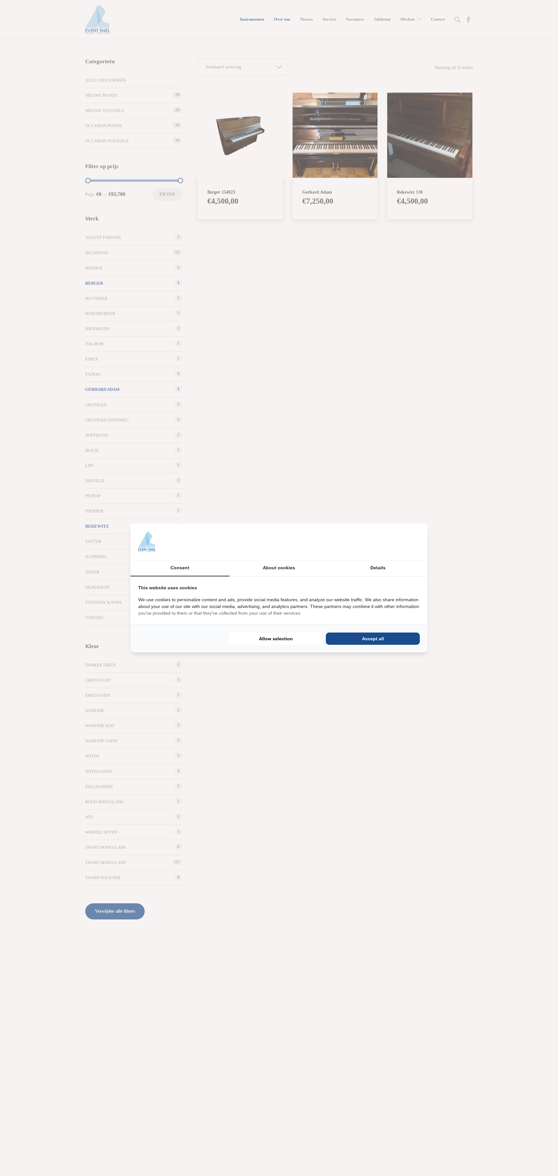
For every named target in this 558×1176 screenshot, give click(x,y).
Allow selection (276, 638)
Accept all (373, 638)
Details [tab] (378, 567)
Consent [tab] (179, 567)
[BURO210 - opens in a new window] (395, 541)
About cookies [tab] (279, 567)
